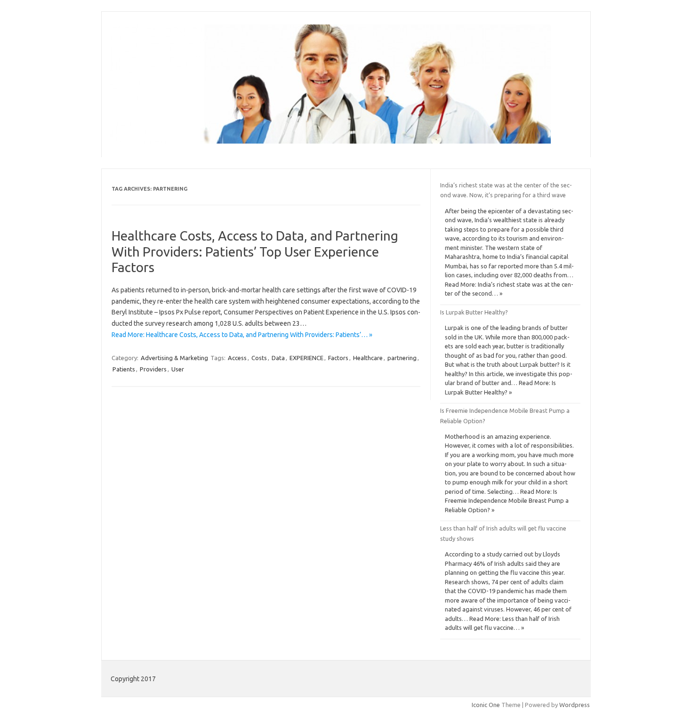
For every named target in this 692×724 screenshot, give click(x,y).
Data (278, 357)
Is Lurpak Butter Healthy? (474, 312)
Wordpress (574, 704)
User (177, 369)
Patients (124, 369)
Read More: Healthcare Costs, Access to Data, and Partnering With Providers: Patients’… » (242, 334)
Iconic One (486, 704)
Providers (153, 369)
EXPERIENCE (306, 357)
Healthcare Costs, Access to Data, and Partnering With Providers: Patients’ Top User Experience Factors (255, 251)
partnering (402, 357)
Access (237, 357)
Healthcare (368, 357)
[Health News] (330, 141)
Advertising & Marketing (174, 357)
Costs (259, 357)
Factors (338, 357)
